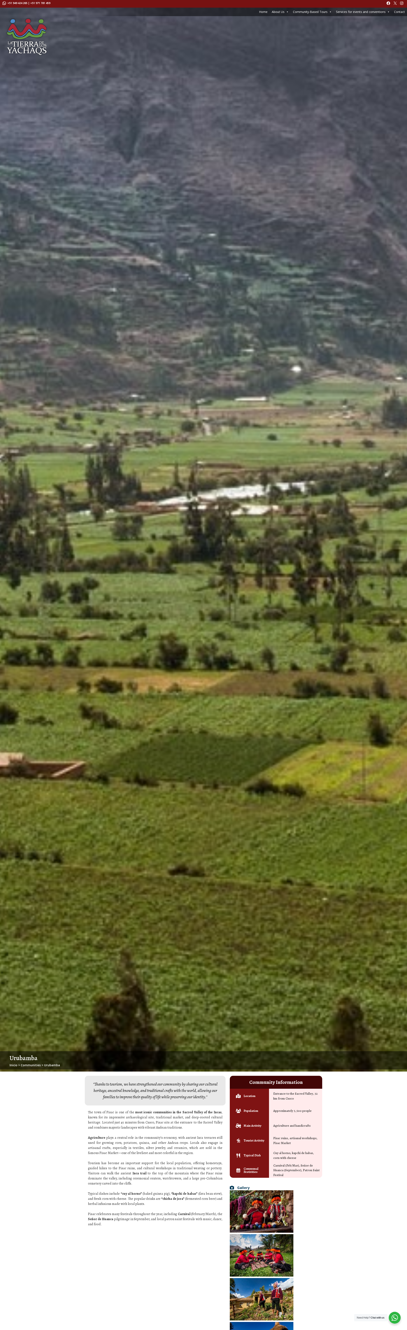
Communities (31, 1065)
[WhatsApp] (4, 4)
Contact (399, 12)
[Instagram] (402, 4)
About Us (278, 12)
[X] (395, 4)
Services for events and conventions (361, 12)
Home (263, 12)
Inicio (13, 1065)
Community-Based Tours (310, 12)
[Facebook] (389, 4)
